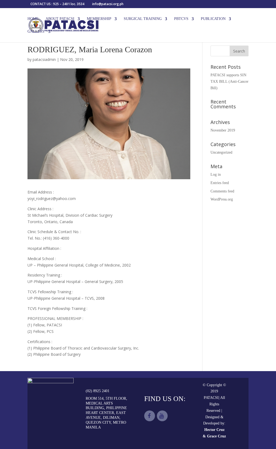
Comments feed (222, 191)
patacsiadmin (44, 59)
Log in (216, 174)
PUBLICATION (213, 19)
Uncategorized (221, 152)
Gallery (36, 31)
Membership (99, 19)
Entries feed (220, 183)
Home (33, 19)
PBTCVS (181, 19)
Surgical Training (143, 19)
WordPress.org (222, 199)
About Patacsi (60, 19)
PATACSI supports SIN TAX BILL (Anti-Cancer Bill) (230, 81)
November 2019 (223, 130)
